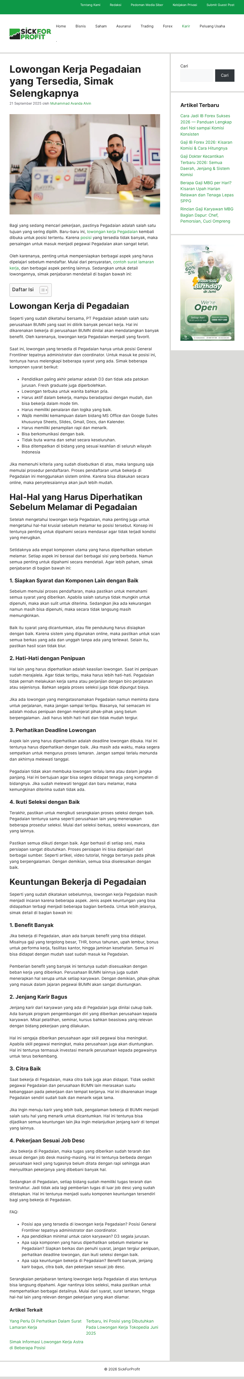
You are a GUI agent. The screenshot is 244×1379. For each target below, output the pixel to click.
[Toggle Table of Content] (41, 290)
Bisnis (81, 26)
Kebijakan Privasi (185, 5)
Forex (168, 26)
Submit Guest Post (220, 5)
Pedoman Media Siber (147, 5)
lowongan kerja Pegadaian (112, 231)
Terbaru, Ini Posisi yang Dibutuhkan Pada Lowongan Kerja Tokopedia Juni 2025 (122, 1327)
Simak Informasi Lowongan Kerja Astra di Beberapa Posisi (46, 1344)
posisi (86, 237)
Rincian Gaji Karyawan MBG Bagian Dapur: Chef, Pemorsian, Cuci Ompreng (207, 215)
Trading (147, 26)
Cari (184, 66)
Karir (186, 26)
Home (61, 26)
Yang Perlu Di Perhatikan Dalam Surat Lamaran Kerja (45, 1324)
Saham (101, 26)
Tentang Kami (90, 5)
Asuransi (123, 26)
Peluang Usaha (212, 26)
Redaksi (115, 5)
